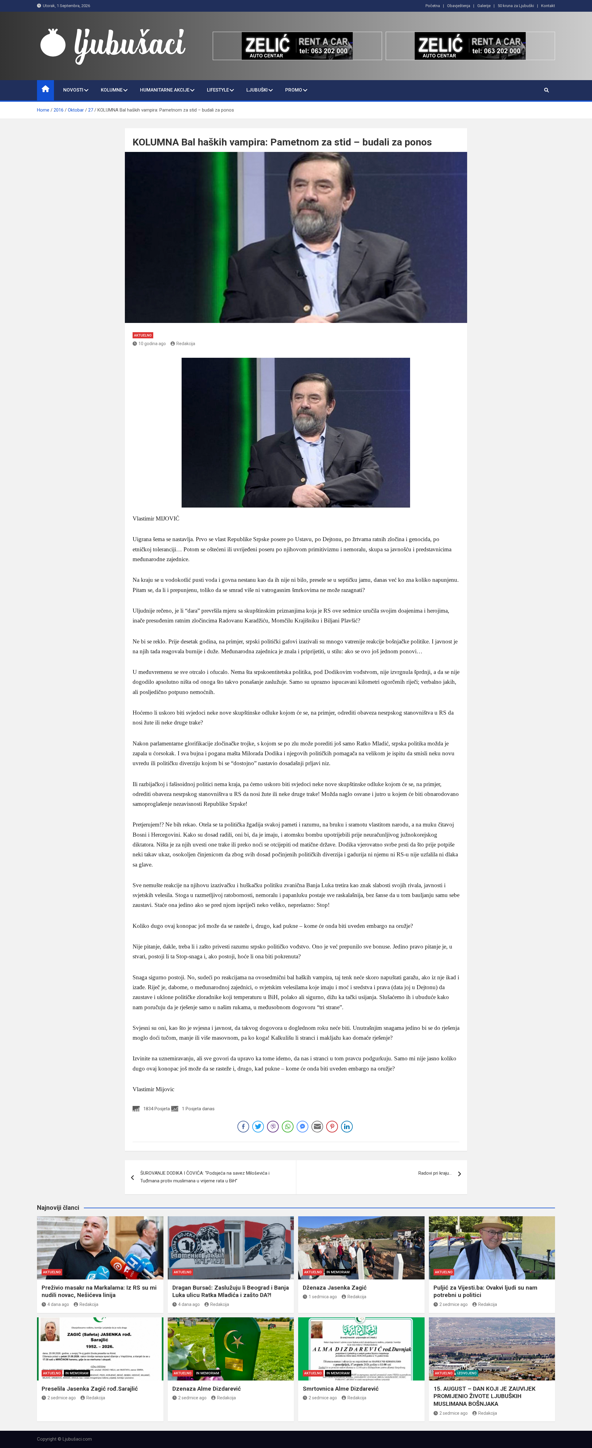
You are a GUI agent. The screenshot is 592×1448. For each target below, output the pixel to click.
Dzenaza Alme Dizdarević (206, 1388)
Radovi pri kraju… (435, 1173)
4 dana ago (58, 1304)
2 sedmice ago (453, 1304)
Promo (293, 90)
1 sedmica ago (323, 1296)
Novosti (73, 90)
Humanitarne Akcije (164, 90)
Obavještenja (458, 5)
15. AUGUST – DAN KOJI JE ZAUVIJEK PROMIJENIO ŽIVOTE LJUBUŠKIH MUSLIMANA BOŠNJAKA (485, 1396)
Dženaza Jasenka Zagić (335, 1287)
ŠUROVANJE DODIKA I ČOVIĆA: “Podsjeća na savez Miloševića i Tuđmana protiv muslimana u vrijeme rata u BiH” (204, 1177)
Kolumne (111, 90)
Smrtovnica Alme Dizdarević (341, 1388)
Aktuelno (143, 335)
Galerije (484, 5)
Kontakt (548, 5)
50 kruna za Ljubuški (516, 5)
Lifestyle (218, 90)
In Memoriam (338, 1272)
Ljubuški (257, 90)
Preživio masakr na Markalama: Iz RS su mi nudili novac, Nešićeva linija (99, 1291)
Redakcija (185, 343)
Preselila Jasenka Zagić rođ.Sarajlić (90, 1388)
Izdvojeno (467, 1373)
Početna (433, 5)
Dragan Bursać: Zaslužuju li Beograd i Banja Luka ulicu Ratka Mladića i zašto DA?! (230, 1291)
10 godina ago (152, 343)
